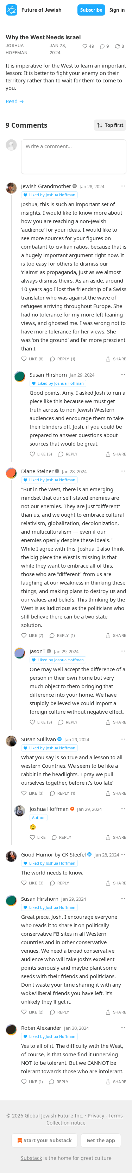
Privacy (96, 1115)
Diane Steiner (37, 471)
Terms (115, 1115)
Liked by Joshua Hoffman (52, 194)
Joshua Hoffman (16, 49)
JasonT (37, 651)
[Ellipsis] (122, 186)
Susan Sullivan (38, 739)
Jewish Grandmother (46, 186)
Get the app (101, 1140)
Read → (15, 101)
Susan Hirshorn (48, 374)
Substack (31, 1158)
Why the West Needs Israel (43, 37)
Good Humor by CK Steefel (53, 854)
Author (38, 817)
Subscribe (91, 10)
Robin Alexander (41, 1027)
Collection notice (66, 1122)
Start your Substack (48, 1140)
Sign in (117, 10)
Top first (114, 125)
